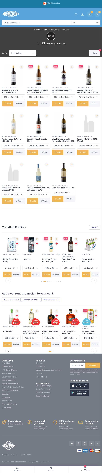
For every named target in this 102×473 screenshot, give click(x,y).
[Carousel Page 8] (58, 281)
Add (9, 103)
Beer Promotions (8, 374)
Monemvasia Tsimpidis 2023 (62, 91)
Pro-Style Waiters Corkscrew (89, 260)
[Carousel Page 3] (47, 281)
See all (93, 227)
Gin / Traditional (87, 326)
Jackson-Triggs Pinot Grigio (29, 260)
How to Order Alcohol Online (13, 387)
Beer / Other (66, 254)
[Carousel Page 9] (60, 281)
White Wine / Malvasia (9, 88)
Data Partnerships (43, 393)
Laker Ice (7, 259)
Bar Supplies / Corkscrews (87, 256)
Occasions (6, 397)
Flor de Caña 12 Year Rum (49, 332)
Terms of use (26, 455)
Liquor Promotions (9, 377)
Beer (10, 299)
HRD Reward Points (9, 370)
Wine (45, 30)
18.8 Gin (85, 331)
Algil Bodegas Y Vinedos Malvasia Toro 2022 (37, 91)
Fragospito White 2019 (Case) (87, 140)
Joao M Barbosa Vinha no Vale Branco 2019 (38, 189)
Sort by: (5, 53)
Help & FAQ (6, 363)
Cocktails (5, 394)
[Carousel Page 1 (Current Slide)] (50, 351)
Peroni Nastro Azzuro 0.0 (68, 260)
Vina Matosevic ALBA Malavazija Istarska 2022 (63, 140)
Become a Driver (42, 396)
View (20, 103)
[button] (79, 386)
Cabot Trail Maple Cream (30, 332)
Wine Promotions (8, 380)
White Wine (55, 30)
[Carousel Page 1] (41, 281)
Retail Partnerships (43, 389)
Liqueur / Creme (28, 326)
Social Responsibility (10, 384)
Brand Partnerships (43, 386)
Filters (96, 52)
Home (37, 30)
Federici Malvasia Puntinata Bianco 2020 (87, 91)
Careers (39, 374)
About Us (39, 363)
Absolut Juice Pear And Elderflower (11, 332)
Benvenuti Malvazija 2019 (63, 188)
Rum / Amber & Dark (49, 326)
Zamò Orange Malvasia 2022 (37, 140)
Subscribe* (92, 365)
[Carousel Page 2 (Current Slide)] (44, 281)
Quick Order (6, 408)
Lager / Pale (7, 254)
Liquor (30, 299)
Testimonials (7, 401)
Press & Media (41, 377)
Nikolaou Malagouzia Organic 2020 (11, 189)
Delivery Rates (8, 367)
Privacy (14, 455)
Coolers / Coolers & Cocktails (69, 328)
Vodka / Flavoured (9, 326)
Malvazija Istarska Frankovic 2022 (10, 91)
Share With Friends (9, 404)
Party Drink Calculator (11, 391)
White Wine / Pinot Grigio (31, 254)
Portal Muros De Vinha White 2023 (11, 140)
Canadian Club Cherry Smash (68, 332)
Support (5, 455)
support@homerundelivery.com (48, 370)
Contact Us (40, 367)
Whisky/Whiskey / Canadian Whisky (48, 256)
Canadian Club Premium (48, 260)
